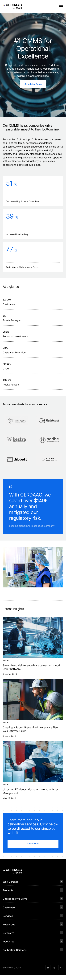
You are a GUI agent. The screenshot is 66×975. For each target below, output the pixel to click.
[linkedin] (54, 967)
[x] (60, 967)
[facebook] (47, 967)
